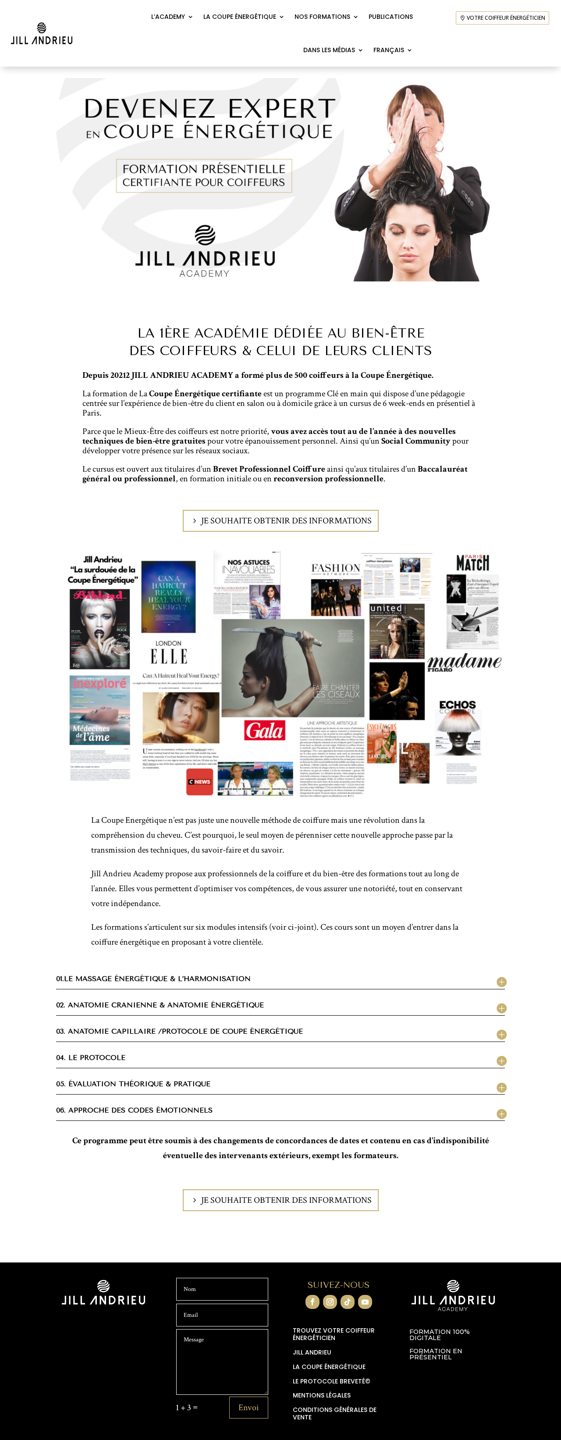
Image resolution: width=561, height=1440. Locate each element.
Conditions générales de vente (334, 1414)
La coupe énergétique (239, 16)
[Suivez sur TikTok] (348, 1302)
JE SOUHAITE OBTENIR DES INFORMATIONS (286, 520)
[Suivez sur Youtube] (365, 1302)
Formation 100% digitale (439, 1335)
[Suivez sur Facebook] (312, 1302)
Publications (391, 16)
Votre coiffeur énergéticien (506, 17)
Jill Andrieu (312, 1353)
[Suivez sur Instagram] (330, 1302)
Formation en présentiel (435, 1354)
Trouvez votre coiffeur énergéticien (334, 1334)
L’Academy (168, 16)
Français (388, 50)
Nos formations (322, 16)
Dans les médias (329, 50)
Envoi (248, 1407)
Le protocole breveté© (331, 1382)
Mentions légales (322, 1396)
